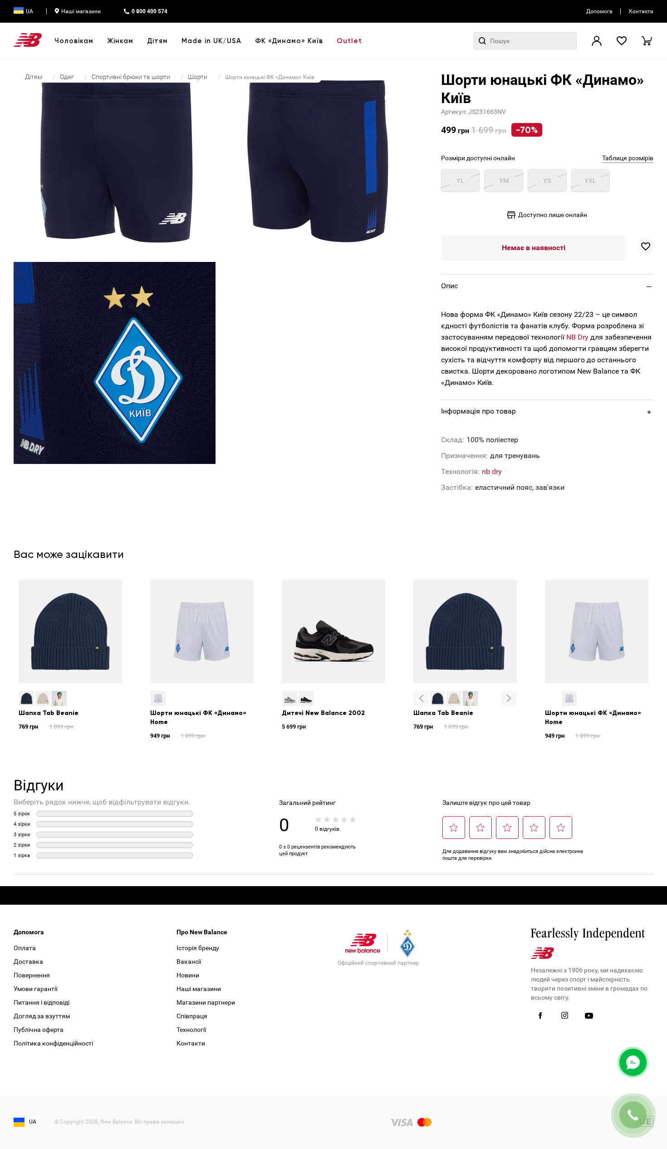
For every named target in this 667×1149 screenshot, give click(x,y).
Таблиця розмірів (627, 158)
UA (29, 11)
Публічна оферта (39, 1029)
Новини (188, 975)
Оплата (25, 948)
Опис (449, 285)
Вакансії (189, 961)
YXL (590, 180)
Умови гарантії (35, 988)
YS (547, 180)
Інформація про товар (478, 411)
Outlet (349, 41)
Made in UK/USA (211, 41)
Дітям (157, 41)
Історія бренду (198, 948)
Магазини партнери (206, 1002)
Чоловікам (73, 41)
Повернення (32, 975)
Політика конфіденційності (53, 1043)
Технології (191, 1029)
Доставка (28, 961)
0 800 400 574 (149, 11)
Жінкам (120, 41)
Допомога (599, 11)
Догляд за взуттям (42, 1016)
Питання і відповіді (41, 1002)
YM (504, 180)
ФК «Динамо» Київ (289, 41)
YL (460, 180)
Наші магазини (81, 11)
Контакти (641, 11)
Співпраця (192, 1016)
